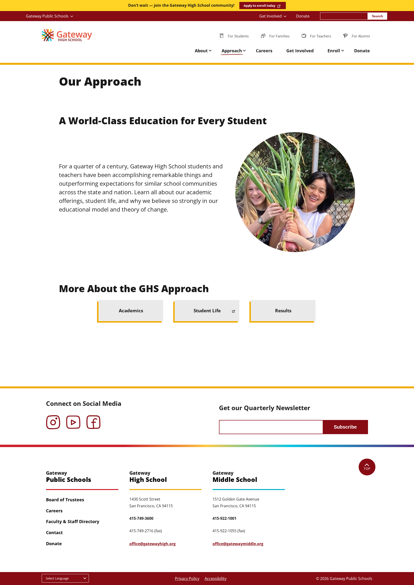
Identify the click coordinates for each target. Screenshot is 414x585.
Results (283, 310)
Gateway (68, 476)
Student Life (207, 310)
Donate (303, 16)
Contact (54, 532)
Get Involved (270, 16)
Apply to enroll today (259, 5)
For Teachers (320, 36)
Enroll (334, 50)
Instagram (53, 419)
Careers (264, 50)
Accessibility (215, 578)
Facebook (93, 419)
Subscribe (345, 427)
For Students (238, 36)
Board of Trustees (65, 499)
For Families (279, 36)
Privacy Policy (187, 578)
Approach (232, 50)
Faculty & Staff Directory (72, 521)
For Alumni (361, 36)
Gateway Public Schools (47, 16)
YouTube (73, 419)
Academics (131, 310)
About (201, 50)
